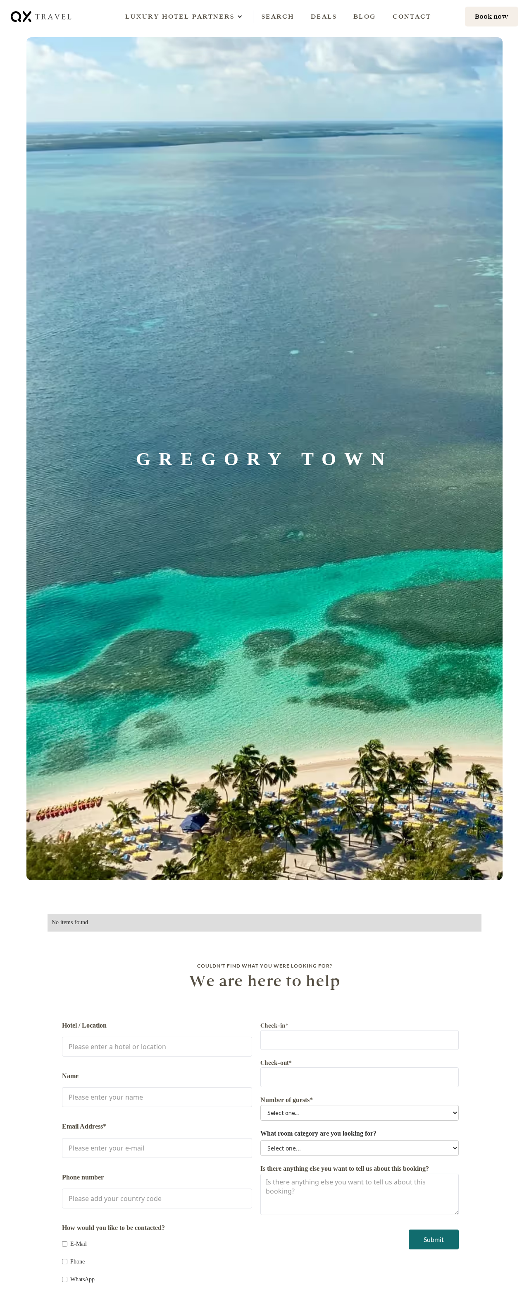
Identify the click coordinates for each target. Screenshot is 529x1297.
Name (70, 1075)
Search (278, 16)
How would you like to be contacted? (113, 1227)
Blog (364, 16)
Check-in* (274, 1025)
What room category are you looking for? (318, 1133)
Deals (324, 16)
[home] (42, 16)
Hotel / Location (84, 1025)
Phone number (83, 1177)
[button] (180, 16)
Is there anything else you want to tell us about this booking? (344, 1168)
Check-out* (276, 1062)
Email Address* (84, 1126)
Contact (412, 16)
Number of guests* (286, 1099)
